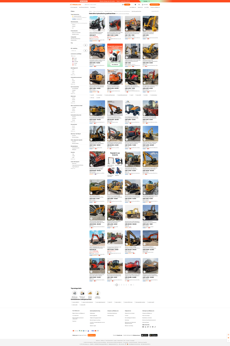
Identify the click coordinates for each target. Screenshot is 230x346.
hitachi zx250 (75, 304)
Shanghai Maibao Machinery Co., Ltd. (114, 38)
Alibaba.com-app (136, 335)
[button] (123, 4)
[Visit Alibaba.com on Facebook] (143, 327)
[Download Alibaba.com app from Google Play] (153, 335)
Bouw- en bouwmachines (98, 11)
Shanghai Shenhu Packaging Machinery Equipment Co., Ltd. (133, 90)
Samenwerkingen (145, 322)
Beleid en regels (93, 325)
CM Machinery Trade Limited (112, 226)
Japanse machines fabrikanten (87, 302)
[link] (228, 334)
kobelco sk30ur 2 (118, 302)
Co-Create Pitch (75, 315)
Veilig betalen (92, 313)
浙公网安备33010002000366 (134, 344)
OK (85, 45)
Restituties (127, 320)
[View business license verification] (125, 344)
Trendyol (127, 340)
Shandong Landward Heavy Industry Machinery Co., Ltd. (97, 39)
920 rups (92, 97)
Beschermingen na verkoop (95, 320)
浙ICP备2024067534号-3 (145, 344)
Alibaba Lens (75, 335)
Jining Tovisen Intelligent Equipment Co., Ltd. (133, 65)
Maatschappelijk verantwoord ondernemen (77, 318)
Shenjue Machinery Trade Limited (95, 147)
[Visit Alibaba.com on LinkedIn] (145, 327)
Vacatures (74, 321)
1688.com (103, 340)
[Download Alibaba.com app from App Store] (144, 335)
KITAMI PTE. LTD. (128, 226)
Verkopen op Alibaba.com (147, 313)
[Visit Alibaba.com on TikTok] (155, 327)
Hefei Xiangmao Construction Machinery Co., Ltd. (150, 147)
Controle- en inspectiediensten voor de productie (97, 323)
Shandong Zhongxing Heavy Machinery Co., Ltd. (150, 173)
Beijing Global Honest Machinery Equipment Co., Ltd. (150, 122)
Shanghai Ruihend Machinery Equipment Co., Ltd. (97, 201)
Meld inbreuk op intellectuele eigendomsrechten (130, 323)
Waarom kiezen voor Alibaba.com (78, 313)
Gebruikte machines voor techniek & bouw (122, 11)
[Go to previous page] (114, 285)
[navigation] (79, 148)
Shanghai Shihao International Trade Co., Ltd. (150, 201)
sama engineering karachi (100, 302)
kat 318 (98, 97)
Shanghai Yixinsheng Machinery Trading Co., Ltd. (133, 147)
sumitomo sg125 (151, 302)
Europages (132, 340)
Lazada (115, 340)
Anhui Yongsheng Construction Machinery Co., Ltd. (133, 201)
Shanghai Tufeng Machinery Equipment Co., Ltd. (133, 173)
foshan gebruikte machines (140, 302)
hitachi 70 (110, 302)
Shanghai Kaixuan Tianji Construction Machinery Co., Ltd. (150, 37)
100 (131, 284)
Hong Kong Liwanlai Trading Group (113, 90)
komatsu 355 (83, 304)
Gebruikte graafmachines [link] (136, 11)
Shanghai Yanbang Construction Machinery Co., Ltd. (97, 226)
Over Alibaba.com (75, 310)
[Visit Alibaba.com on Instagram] (150, 327)
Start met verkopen (146, 315)
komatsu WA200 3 (76, 302)
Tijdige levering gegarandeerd (95, 317)
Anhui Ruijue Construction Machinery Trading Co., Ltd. (97, 122)
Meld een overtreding (129, 325)
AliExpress (98, 340)
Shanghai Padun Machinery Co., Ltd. (149, 90)
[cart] (139, 4)
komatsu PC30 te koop (128, 302)
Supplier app (119, 335)
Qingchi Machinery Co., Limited (113, 147)
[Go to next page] (133, 285)
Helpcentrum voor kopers (130, 313)
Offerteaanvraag (110, 315)
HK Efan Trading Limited (93, 90)
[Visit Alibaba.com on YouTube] (152, 327)
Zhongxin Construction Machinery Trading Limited (150, 65)
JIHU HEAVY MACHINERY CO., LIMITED (96, 173)
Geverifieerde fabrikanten (112, 313)
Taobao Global (120, 340)
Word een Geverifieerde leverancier (149, 320)
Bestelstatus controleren (147, 317)
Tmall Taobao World (109, 340)
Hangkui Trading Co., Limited (148, 226)
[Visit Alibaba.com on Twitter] (148, 327)
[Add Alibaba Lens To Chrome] (92, 335)
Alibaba (90, 11)
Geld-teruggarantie (93, 315)
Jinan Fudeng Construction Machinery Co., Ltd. (133, 122)
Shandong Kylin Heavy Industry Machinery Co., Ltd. (133, 37)
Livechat (126, 315)
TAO (124, 340)
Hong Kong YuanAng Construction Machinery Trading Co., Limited (115, 201)
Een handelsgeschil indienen (130, 317)
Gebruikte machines (108, 11)
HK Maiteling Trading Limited (112, 122)
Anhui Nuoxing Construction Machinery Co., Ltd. (97, 65)
